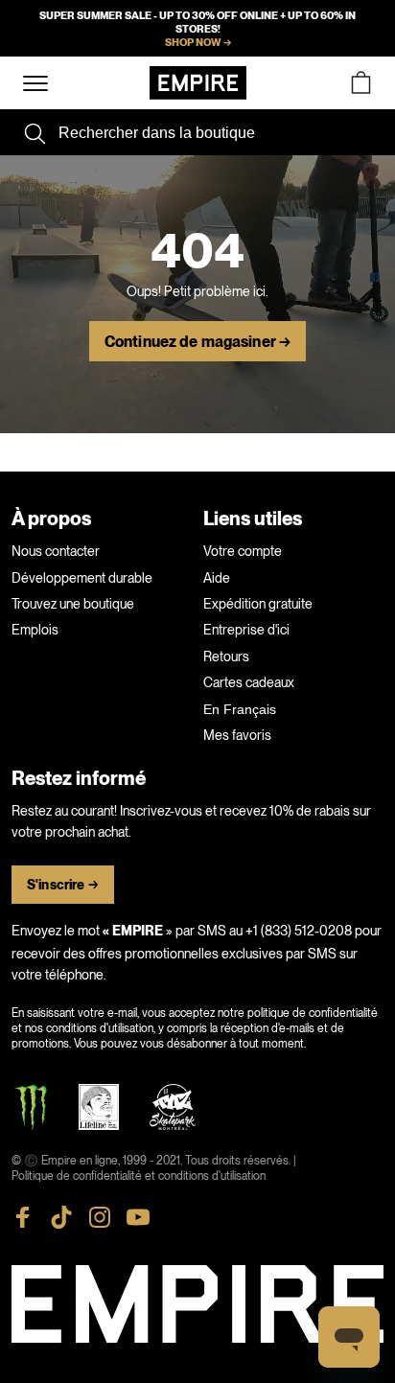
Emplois (35, 629)
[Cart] (360, 83)
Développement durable (82, 578)
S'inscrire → (63, 885)
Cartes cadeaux (248, 682)
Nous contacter (56, 551)
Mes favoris (237, 735)
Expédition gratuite (258, 603)
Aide (216, 578)
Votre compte (242, 551)
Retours (226, 656)
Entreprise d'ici (246, 629)
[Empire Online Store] (198, 83)
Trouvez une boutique (73, 603)
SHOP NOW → (198, 42)
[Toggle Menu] (35, 84)
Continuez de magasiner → (197, 342)
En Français (239, 709)
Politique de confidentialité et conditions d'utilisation (139, 1176)
